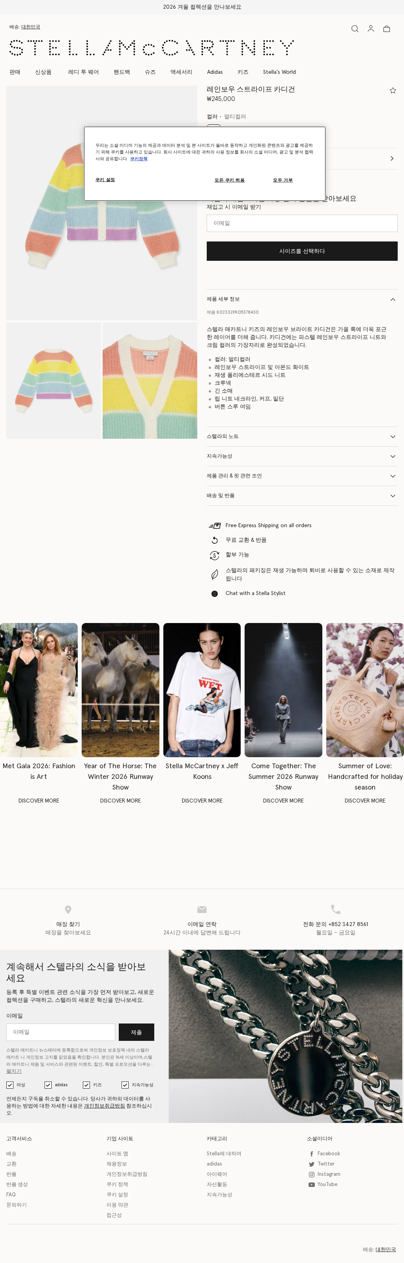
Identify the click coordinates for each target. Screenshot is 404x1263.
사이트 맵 (117, 1153)
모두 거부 (283, 180)
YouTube (327, 1184)
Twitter (326, 1164)
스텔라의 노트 (223, 436)
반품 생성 (17, 1184)
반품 (11, 1174)
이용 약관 (117, 1205)
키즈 (97, 1085)
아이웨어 (217, 1174)
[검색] (355, 29)
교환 (11, 1164)
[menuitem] (43, 72)
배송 (11, 1153)
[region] (205, 163)
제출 (136, 1032)
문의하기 (16, 1205)
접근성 (114, 1215)
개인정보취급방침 (104, 1106)
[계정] (371, 28)
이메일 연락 (202, 924)
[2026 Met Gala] (39, 690)
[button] (101, 203)
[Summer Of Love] (365, 690)
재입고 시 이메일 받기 (234, 207)
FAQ (11, 1195)
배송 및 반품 (221, 495)
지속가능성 (219, 456)
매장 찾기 (68, 924)
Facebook (329, 1153)
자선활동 (217, 1184)
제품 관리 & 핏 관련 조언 (234, 476)
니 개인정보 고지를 (39, 1057)
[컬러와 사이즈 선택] (393, 90)
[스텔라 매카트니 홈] (151, 48)
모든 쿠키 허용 (230, 180)
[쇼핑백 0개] (387, 29)
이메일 (14, 1016)
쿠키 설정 (117, 1195)
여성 (21, 1085)
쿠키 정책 (117, 1184)
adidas (61, 1085)
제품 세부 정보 (223, 299)
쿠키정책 (139, 159)
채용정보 (117, 1164)
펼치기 (14, 1071)
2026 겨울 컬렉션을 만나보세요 (202, 7)
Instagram (329, 1174)
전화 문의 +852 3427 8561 (335, 924)
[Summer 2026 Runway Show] (283, 690)
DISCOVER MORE (39, 801)
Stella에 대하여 (224, 1153)
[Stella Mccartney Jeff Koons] (202, 690)
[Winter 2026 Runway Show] (120, 690)
